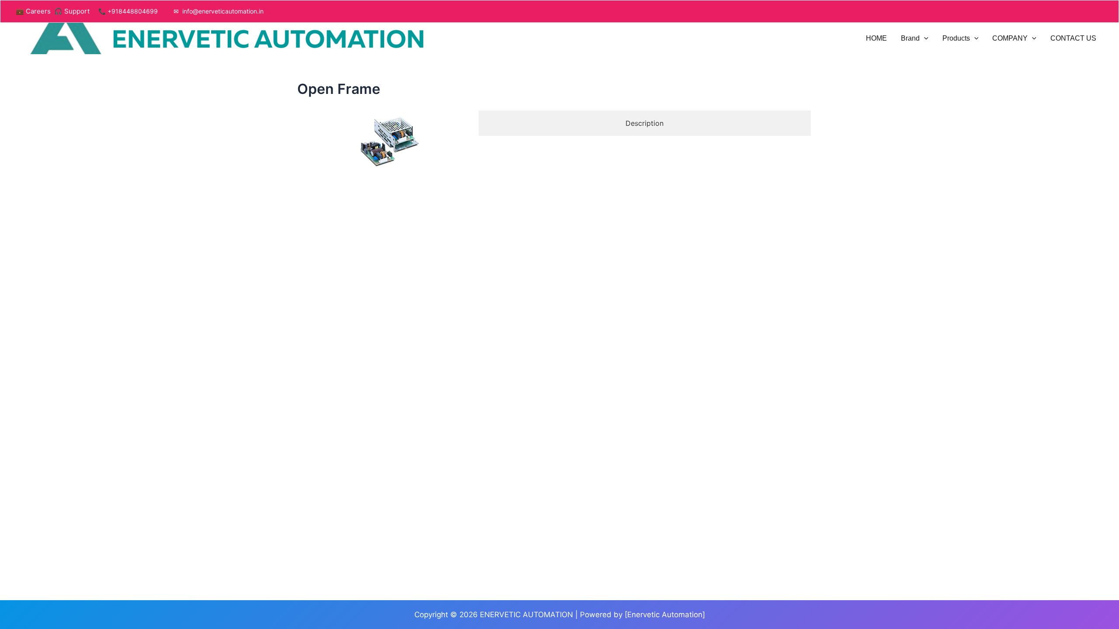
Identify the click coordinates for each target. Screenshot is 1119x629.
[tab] (645, 123)
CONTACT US (1073, 38)
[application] (924, 38)
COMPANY (1010, 38)
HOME (876, 38)
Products (956, 38)
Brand (910, 38)
